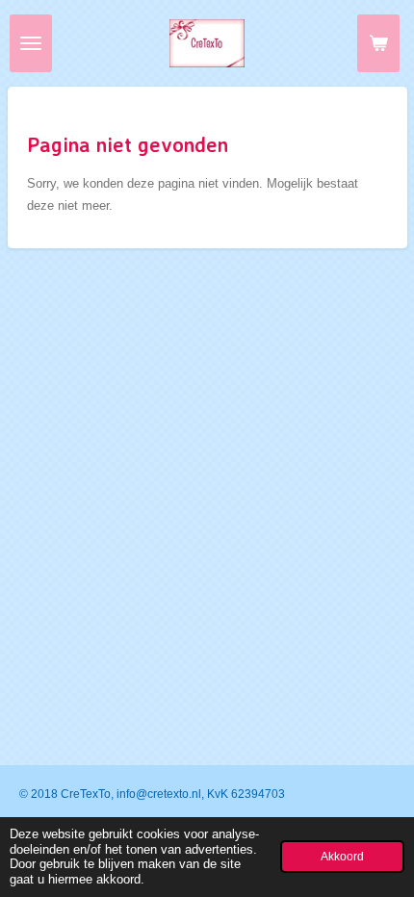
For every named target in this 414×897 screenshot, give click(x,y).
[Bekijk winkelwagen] (378, 43)
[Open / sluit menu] (31, 43)
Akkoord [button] (342, 856)
